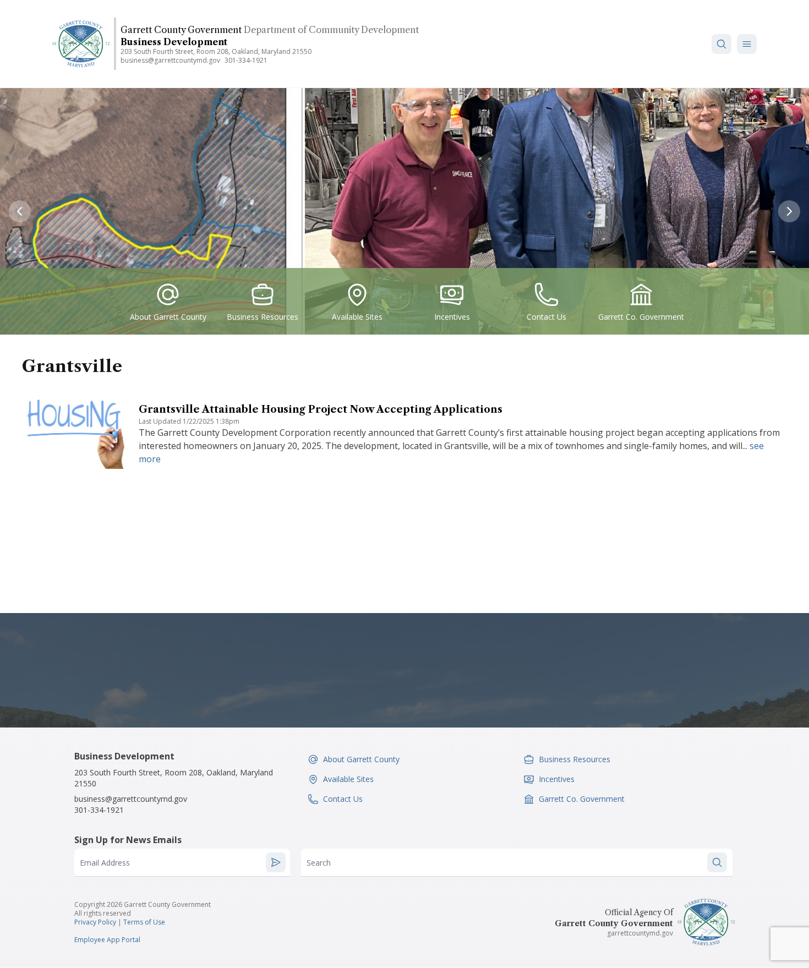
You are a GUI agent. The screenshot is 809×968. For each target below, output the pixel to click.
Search (319, 862)
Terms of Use (144, 922)
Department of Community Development (331, 29)
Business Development (174, 41)
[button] (747, 44)
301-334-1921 (246, 60)
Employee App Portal (107, 939)
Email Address (105, 862)
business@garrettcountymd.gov (170, 60)
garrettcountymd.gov (640, 933)
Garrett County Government (181, 29)
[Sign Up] (276, 862)
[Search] (721, 44)
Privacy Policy (95, 922)
